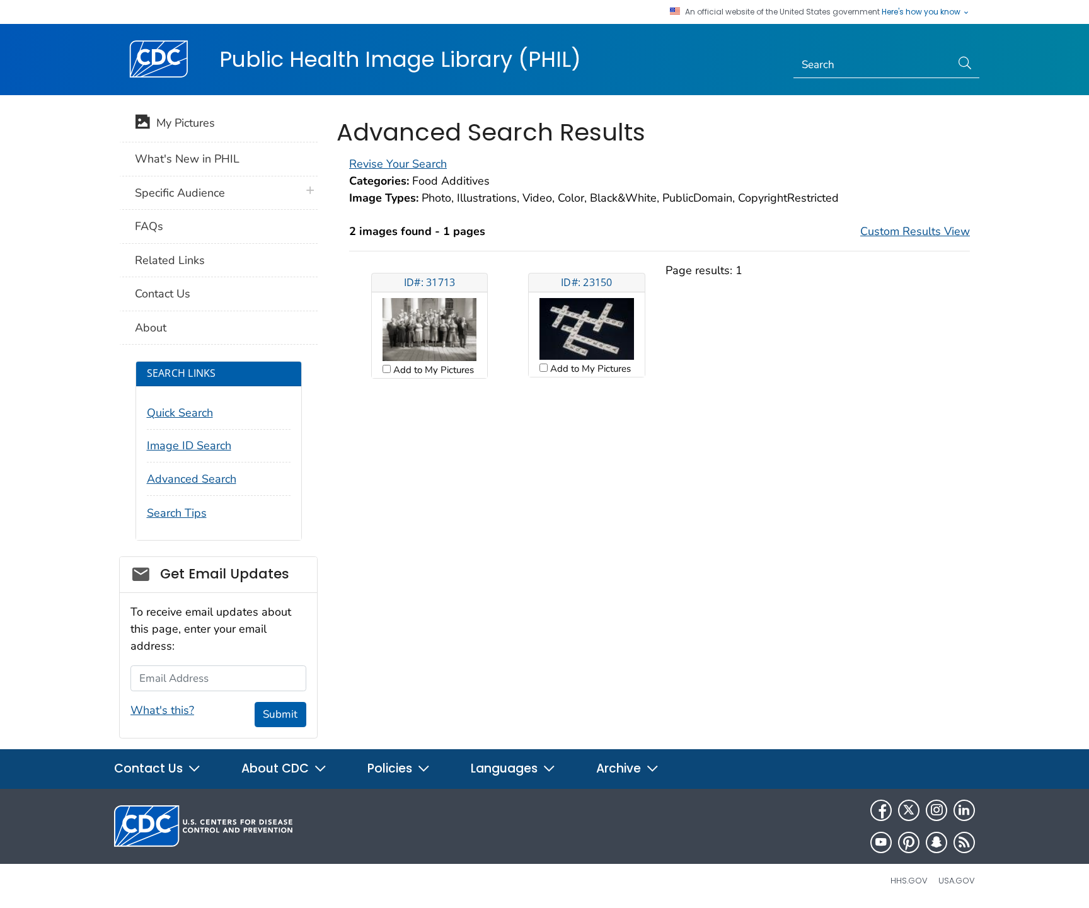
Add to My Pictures (432, 370)
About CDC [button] (276, 768)
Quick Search (180, 412)
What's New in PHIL (187, 158)
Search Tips (177, 512)
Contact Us (162, 293)
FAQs (149, 226)
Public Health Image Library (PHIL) (400, 59)
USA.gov (956, 881)
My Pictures (182, 122)
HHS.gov (909, 881)
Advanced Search (191, 478)
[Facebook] (881, 810)
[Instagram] (936, 810)
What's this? (162, 710)
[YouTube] (881, 842)
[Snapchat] (936, 842)
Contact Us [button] (150, 768)
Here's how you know (922, 12)
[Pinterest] (908, 842)
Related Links (170, 260)
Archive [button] (620, 768)
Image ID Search (189, 445)
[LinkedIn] (964, 810)
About (150, 327)
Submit (280, 714)
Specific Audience (180, 192)
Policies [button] (391, 768)
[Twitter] (908, 810)
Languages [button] (506, 768)
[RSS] (964, 842)
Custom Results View (915, 231)
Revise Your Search (398, 163)
